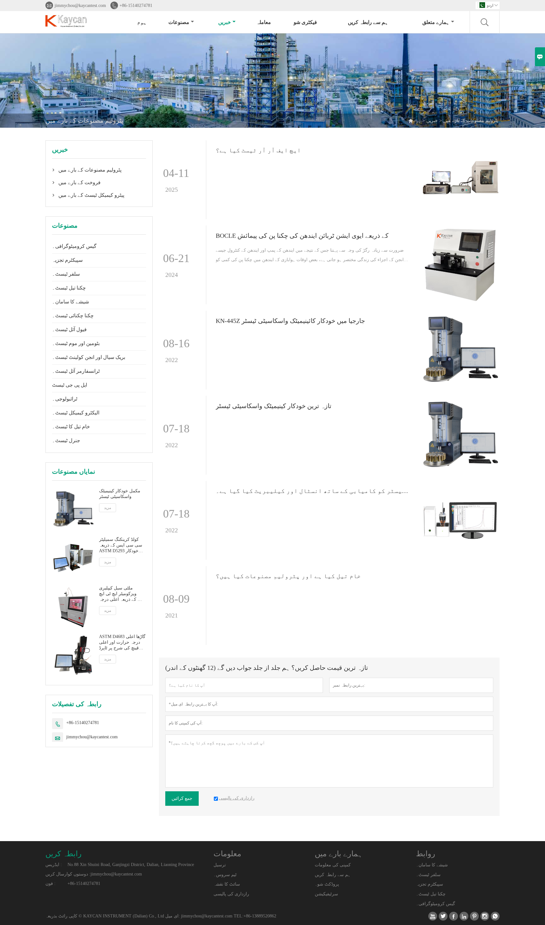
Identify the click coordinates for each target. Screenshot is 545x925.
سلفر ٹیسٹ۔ (66, 274)
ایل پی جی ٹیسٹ (69, 385)
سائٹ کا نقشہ (227, 884)
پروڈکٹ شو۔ (327, 884)
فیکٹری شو (305, 22)
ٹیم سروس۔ (225, 874)
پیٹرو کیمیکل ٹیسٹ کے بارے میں (91, 195)
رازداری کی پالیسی (231, 894)
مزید (107, 508)
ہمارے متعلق (435, 22)
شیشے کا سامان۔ (70, 301)
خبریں (224, 22)
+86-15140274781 (136, 5)
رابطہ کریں (63, 854)
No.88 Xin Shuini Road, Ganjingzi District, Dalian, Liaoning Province (130, 864)
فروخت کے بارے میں (79, 182)
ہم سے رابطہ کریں (368, 22)
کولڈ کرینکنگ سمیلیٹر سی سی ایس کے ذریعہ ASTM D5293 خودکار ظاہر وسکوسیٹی (120, 545)
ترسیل (220, 865)
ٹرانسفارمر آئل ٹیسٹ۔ (76, 371)
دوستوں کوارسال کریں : (68, 874)
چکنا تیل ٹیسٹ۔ (69, 287)
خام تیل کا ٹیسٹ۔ (71, 426)
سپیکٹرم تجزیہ (67, 260)
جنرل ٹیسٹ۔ (66, 440)
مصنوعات (178, 22)
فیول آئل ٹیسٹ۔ (69, 329)
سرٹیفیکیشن (326, 894)
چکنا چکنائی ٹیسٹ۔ (73, 315)
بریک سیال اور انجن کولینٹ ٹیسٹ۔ (88, 357)
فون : (50, 883)
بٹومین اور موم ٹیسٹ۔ (76, 343)
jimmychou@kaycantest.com (80, 5)
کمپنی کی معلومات (333, 865)
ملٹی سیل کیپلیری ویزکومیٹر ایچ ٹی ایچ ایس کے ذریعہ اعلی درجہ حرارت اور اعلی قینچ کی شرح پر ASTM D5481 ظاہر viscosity (122, 594)
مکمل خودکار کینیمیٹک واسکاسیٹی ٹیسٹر (119, 494)
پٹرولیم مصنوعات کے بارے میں (89, 170)
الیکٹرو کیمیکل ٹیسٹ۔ (75, 412)
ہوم (142, 22)
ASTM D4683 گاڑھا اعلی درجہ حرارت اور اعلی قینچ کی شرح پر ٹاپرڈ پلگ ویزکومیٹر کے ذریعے (122, 642)
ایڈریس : (53, 864)
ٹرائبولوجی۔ (64, 398)
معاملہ (263, 22)
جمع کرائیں (182, 798)
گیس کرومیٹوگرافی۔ (74, 246)
